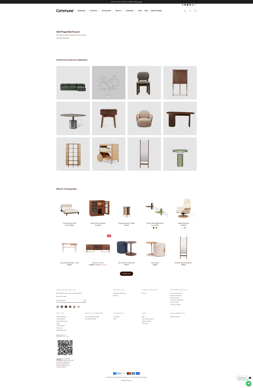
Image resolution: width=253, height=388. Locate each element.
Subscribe (59, 328)
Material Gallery (146, 321)
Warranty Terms (175, 298)
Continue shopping (62, 38)
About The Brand (61, 317)
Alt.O (114, 319)
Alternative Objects (62, 321)
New (146, 10)
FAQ (143, 317)
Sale (140, 10)
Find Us (144, 293)
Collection (130, 10)
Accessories (106, 10)
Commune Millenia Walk (92, 317)
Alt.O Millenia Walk (90, 319)
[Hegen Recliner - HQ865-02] (182, 228)
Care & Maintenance (148, 319)
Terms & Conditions (176, 293)
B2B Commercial (175, 317)
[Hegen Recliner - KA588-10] (185, 228)
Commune (116, 317)
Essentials (81, 10)
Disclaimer (145, 323)
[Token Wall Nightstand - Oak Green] (156, 228)
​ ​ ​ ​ (142, 325)
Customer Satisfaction (176, 300)
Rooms (118, 10)
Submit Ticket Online (119, 293)
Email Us (116, 295)
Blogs (58, 323)
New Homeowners (62, 330)
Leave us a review (175, 304)
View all (126, 274)
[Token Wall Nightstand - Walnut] (154, 228)
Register (59, 359)
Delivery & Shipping (176, 295)
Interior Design (156, 10)
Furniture (93, 10)
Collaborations (61, 319)
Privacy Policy (174, 302)
